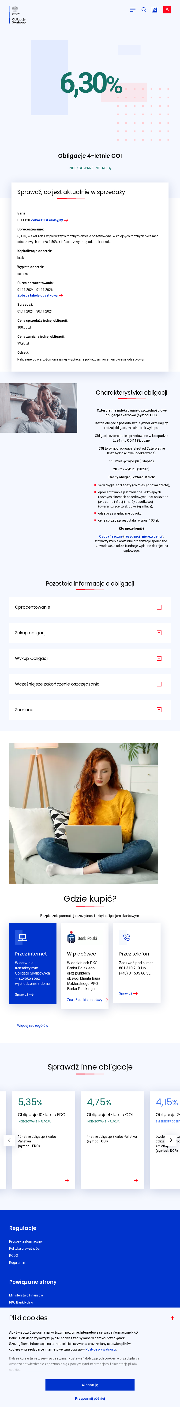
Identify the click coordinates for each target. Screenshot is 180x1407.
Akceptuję (90, 1385)
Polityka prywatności (24, 1248)
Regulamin (17, 1262)
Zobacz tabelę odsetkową (37, 295)
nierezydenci (152, 536)
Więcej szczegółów (32, 1025)
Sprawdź (21, 994)
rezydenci (132, 536)
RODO (13, 1255)
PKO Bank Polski (21, 1302)
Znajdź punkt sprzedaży (84, 1000)
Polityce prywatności (101, 1349)
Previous (9, 1140)
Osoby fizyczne (111, 536)
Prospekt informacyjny (26, 1241)
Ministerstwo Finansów (26, 1295)
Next (171, 1140)
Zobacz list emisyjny (47, 220)
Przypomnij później (90, 1398)
